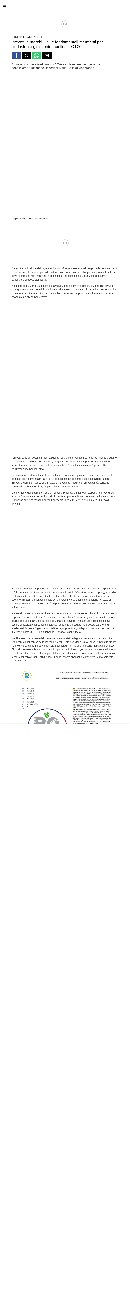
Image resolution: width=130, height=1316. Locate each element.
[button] (16, 55)
